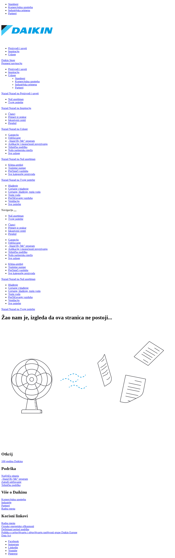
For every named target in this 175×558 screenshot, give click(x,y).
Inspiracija (13, 51)
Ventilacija (13, 300)
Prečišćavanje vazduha (20, 297)
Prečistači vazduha (18, 270)
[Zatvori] (15, 210)
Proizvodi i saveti (17, 48)
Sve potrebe (14, 303)
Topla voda (14, 294)
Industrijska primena (19, 10)
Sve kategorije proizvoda (21, 273)
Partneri (12, 13)
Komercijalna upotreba (20, 7)
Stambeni (13, 4)
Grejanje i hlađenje (18, 288)
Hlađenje (13, 284)
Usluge (12, 54)
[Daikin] (27, 42)
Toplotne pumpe (17, 267)
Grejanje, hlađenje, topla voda (24, 291)
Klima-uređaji (15, 264)
